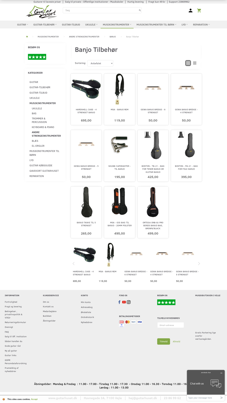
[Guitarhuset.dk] (41, 11)
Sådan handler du (13, 341)
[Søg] (140, 10)
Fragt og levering (13, 306)
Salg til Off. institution (16, 336)
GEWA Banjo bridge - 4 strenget (186, 111)
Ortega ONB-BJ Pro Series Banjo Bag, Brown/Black (153, 225)
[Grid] (188, 63)
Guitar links (10, 355)
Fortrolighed (11, 301)
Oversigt (9, 326)
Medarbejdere (49, 311)
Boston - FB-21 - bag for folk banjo (186, 167)
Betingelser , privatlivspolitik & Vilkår (13, 314)
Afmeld (176, 341)
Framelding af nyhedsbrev (11, 369)
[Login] (190, 10)
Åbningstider (49, 320)
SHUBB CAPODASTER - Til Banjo (119, 167)
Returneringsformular (15, 322)
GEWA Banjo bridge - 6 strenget (153, 111)
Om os (46, 301)
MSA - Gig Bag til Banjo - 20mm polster (120, 224)
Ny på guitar (11, 350)
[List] (195, 63)
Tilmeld (164, 341)
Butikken (47, 315)
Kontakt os (48, 306)
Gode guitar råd (13, 345)
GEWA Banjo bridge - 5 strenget (86, 167)
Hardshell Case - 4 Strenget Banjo (86, 111)
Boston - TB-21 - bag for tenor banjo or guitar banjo (153, 168)
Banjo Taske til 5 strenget (86, 224)
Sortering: (80, 63)
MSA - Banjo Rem (119, 109)
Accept (34, 399)
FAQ (7, 331)
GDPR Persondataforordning (16, 361)
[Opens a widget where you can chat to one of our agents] (206, 385)
